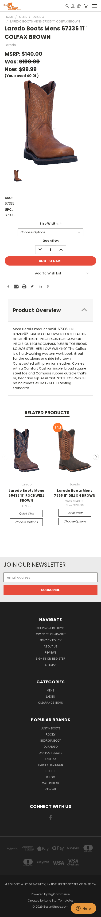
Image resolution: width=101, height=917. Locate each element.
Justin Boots (51, 728)
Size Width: (50, 223)
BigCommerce (59, 894)
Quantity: (51, 240)
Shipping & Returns (50, 628)
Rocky (50, 734)
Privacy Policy (51, 640)
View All (50, 789)
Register (58, 659)
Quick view (26, 513)
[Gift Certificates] (78, 6)
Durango (51, 747)
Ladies (50, 697)
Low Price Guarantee (50, 634)
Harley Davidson (50, 765)
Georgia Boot (50, 741)
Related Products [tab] (47, 413)
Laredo (50, 759)
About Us (51, 646)
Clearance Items (50, 703)
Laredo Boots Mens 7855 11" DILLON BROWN (74, 493)
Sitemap (50, 665)
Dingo (50, 777)
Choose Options (26, 522)
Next (96, 457)
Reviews (51, 652)
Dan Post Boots (50, 753)
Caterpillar (50, 783)
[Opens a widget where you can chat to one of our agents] (83, 909)
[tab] (50, 310)
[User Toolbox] (72, 6)
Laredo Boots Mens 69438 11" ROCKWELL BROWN (26, 495)
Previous (5, 457)
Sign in (41, 659)
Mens (50, 690)
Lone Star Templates (59, 900)
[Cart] (85, 6)
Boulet (51, 771)
